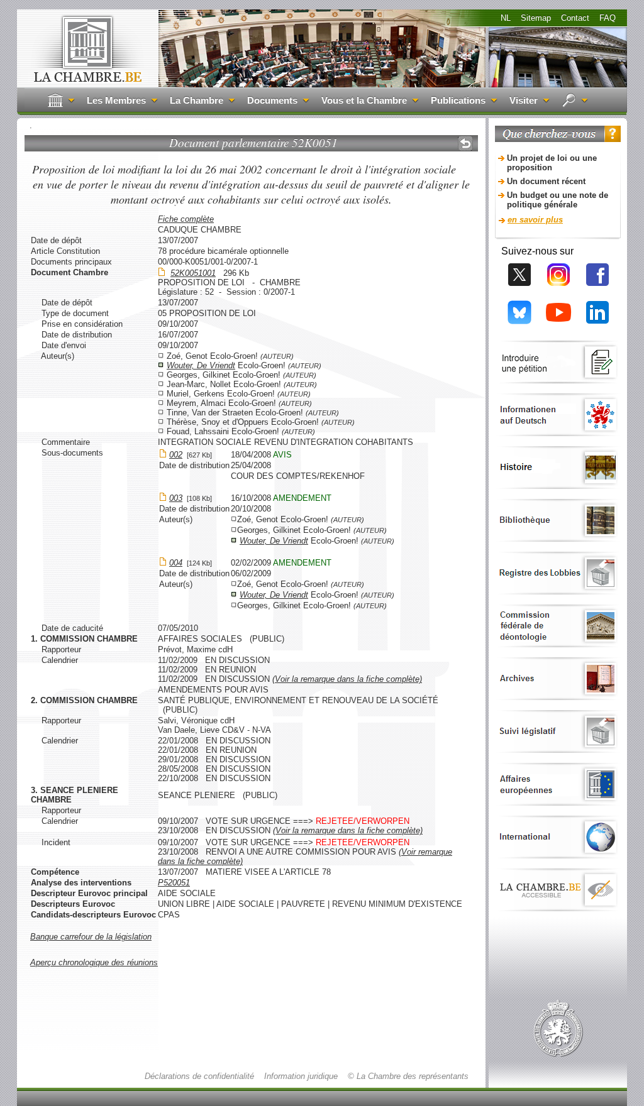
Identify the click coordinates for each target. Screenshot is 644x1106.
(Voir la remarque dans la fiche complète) (347, 679)
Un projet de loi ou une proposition (552, 162)
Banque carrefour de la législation (91, 936)
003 (175, 498)
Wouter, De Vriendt (201, 365)
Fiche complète (186, 219)
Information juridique (301, 1076)
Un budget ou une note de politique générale (557, 199)
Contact (575, 18)
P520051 (174, 882)
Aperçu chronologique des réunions (94, 962)
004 (175, 562)
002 (175, 454)
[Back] (465, 143)
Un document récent (546, 181)
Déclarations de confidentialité (199, 1076)
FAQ (607, 18)
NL (506, 18)
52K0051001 (193, 273)
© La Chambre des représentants (408, 1076)
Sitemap (536, 18)
